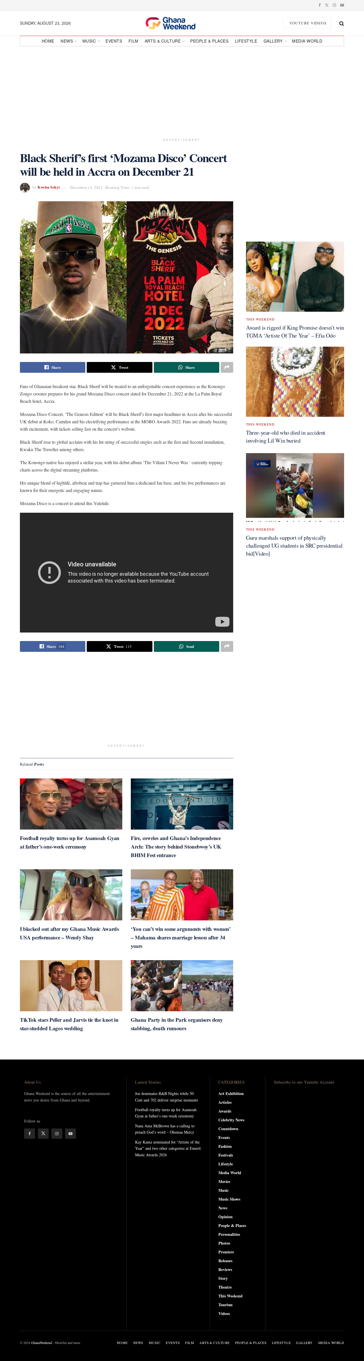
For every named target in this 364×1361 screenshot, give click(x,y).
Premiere (226, 1252)
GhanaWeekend (41, 1342)
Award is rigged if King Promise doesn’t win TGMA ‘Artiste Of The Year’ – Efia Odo (295, 331)
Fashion (225, 1146)
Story (223, 1278)
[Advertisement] (182, 89)
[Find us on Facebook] (319, 5)
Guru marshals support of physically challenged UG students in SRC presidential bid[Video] (294, 545)
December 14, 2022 (86, 187)
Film (133, 41)
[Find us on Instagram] (334, 5)
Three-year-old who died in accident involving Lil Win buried (285, 436)
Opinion (225, 1217)
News (67, 41)
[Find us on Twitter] (327, 5)
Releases (225, 1261)
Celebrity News (231, 1120)
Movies (224, 1181)
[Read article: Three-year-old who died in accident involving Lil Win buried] (295, 382)
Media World (307, 41)
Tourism (225, 1305)
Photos (224, 1243)
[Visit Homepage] (177, 23)
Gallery (273, 41)
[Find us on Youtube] (342, 5)
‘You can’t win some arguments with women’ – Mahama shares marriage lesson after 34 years (180, 937)
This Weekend (260, 319)
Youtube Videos (307, 23)
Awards (224, 1111)
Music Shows (229, 1199)
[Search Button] (341, 23)
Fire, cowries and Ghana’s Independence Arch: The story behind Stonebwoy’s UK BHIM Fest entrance (176, 846)
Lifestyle (246, 41)
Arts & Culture (163, 41)
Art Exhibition (231, 1093)
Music (89, 41)
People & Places (209, 41)
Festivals (225, 1155)
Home (48, 41)
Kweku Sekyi (49, 187)
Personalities (229, 1234)
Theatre (225, 1287)
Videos (224, 1313)
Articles (224, 1102)
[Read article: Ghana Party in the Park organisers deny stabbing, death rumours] (182, 985)
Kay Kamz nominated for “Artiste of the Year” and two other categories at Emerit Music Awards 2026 (168, 1148)
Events (114, 41)
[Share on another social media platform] (227, 367)
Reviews (225, 1269)
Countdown (228, 1129)
